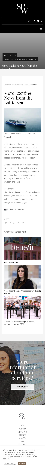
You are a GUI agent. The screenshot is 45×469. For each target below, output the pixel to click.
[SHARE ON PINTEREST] (18, 222)
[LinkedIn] (41, 21)
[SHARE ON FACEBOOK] (10, 222)
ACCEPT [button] (22, 463)
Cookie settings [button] (10, 464)
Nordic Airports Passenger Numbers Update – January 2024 (19, 323)
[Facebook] (34, 21)
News (35, 85)
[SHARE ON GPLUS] (14, 222)
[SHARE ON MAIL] (23, 222)
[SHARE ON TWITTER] (6, 223)
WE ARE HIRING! (11, 262)
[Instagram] (38, 21)
